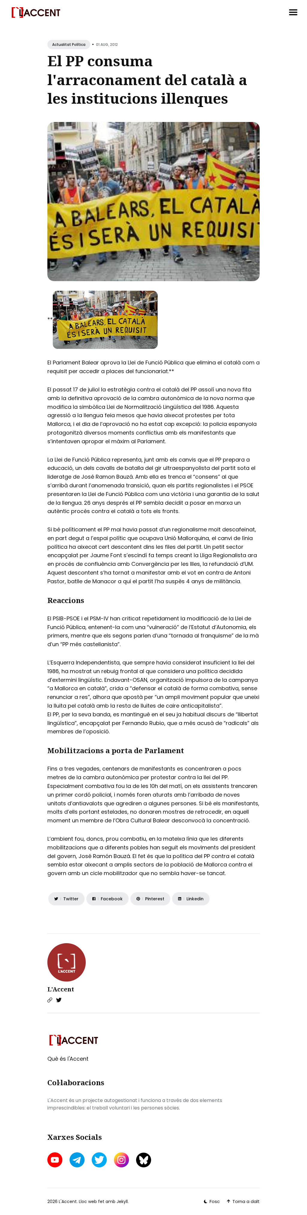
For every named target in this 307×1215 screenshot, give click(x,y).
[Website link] (49, 1000)
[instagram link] (121, 1160)
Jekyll (122, 1202)
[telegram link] (77, 1160)
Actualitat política (68, 44)
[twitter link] (99, 1160)
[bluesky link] (143, 1160)
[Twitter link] (58, 1000)
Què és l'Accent (67, 1058)
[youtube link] (55, 1160)
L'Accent (60, 989)
